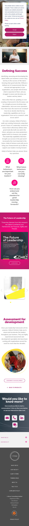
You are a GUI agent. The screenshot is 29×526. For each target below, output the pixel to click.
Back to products (15, 387)
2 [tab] (12, 302)
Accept (14, 29)
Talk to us (14, 486)
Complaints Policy (14, 490)
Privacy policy (14, 519)
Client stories (14, 474)
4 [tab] (15, 302)
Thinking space (14, 478)
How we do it (14, 469)
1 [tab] (10, 302)
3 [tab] (14, 302)
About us (14, 482)
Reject (14, 34)
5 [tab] (17, 302)
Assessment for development (14, 380)
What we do (14, 465)
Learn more (14, 263)
